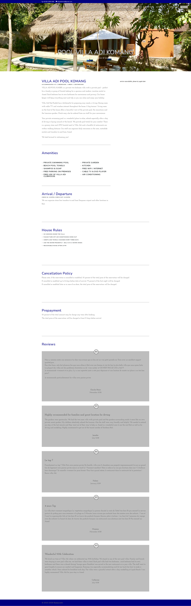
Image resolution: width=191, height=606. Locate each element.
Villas (125, 7)
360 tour (150, 7)
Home (118, 7)
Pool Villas (137, 7)
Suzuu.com (58, 603)
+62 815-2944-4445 (48, 1)
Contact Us (172, 7)
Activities (160, 7)
